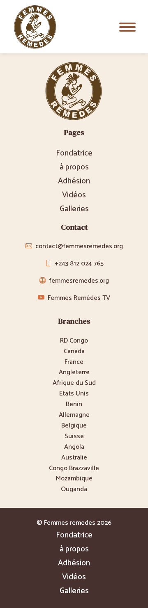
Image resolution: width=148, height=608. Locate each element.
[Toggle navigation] (127, 26)
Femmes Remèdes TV (79, 298)
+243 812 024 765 (79, 263)
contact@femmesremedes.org (79, 246)
